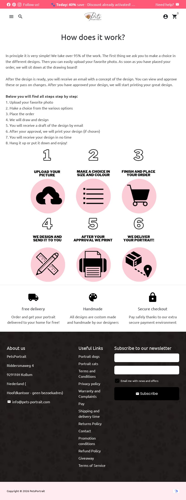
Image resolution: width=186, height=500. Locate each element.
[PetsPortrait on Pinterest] (14, 4)
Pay (81, 403)
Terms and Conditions (87, 373)
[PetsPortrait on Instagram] (19, 4)
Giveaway (86, 458)
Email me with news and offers (139, 381)
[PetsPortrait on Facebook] (8, 4)
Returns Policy (90, 423)
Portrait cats (88, 363)
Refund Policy (89, 450)
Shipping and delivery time (89, 413)
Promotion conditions (87, 441)
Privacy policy (89, 383)
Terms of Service (91, 465)
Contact (84, 430)
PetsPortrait (37, 491)
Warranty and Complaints (89, 393)
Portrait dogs (89, 356)
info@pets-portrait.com (28, 401)
